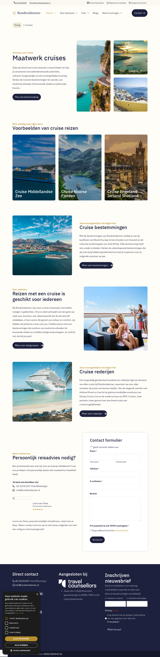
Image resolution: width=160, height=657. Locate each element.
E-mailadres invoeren (114, 598)
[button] (21, 650)
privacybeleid (121, 530)
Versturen (97, 539)
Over (83, 13)
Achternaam (121, 462)
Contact (138, 13)
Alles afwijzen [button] (21, 645)
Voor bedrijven (67, 13)
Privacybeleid (112, 622)
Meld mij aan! (114, 629)
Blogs (96, 13)
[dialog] (21, 623)
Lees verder (19, 613)
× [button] (37, 594)
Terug (17, 25)
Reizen (49, 13)
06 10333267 (23, 486)
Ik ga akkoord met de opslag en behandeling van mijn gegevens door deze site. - (126, 618)
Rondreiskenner (25, 10)
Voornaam (94, 462)
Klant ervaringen (110, 13)
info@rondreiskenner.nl (41, 3)
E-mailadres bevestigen (136, 598)
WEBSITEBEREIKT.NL (53, 654)
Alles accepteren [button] (21, 639)
